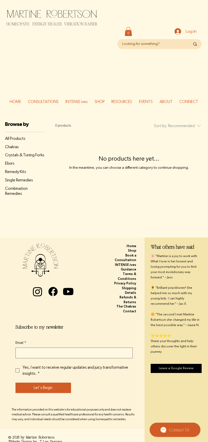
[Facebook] (53, 291)
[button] (128, 31)
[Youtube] (68, 291)
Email (20, 343)
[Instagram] (37, 291)
